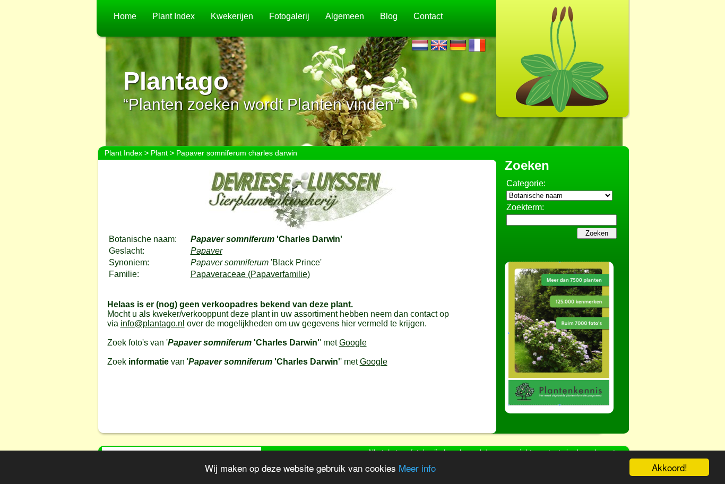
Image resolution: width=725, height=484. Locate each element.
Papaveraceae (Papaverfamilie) (250, 274)
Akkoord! (669, 467)
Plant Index (173, 16)
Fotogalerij (289, 16)
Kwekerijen (232, 16)
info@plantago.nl (152, 323)
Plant (159, 153)
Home (125, 16)
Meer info (417, 467)
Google (353, 342)
